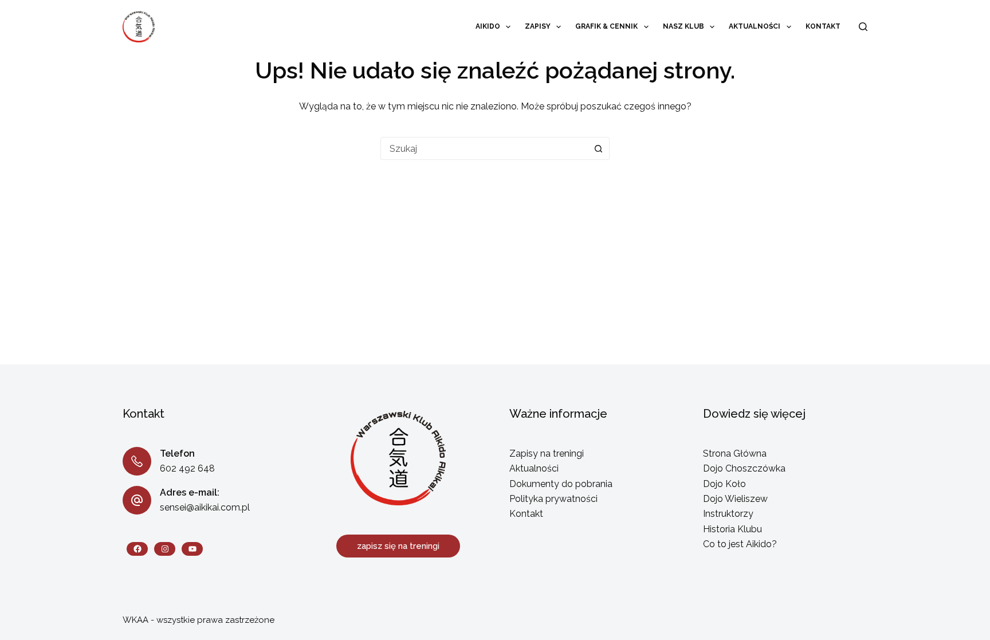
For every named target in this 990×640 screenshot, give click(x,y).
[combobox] (484, 148)
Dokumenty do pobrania (560, 483)
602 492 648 (187, 468)
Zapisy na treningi (546, 453)
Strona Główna (735, 453)
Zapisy (538, 26)
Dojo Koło (724, 483)
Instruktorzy (728, 513)
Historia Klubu (732, 529)
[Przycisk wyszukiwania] (598, 148)
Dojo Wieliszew (735, 498)
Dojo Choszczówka (744, 468)
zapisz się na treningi (398, 546)
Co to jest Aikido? (740, 544)
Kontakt (823, 26)
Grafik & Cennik (606, 26)
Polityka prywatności (553, 498)
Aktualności (754, 26)
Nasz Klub (683, 26)
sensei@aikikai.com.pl (205, 507)
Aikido (488, 26)
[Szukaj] (863, 26)
